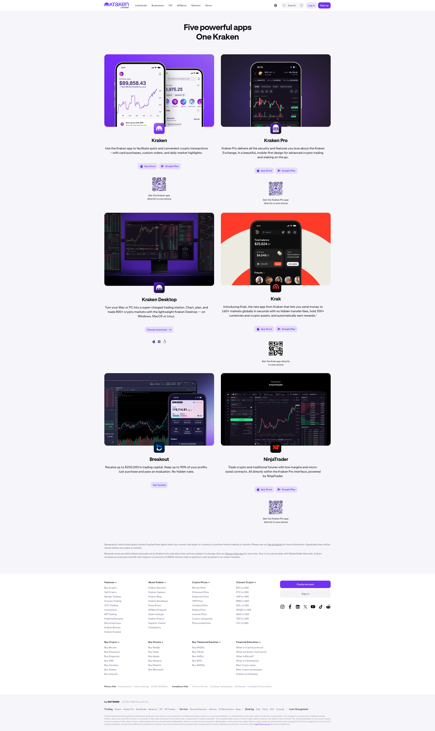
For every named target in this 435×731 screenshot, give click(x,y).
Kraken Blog (155, 596)
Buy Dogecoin (111, 656)
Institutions (110, 609)
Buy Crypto (110, 587)
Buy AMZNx (198, 665)
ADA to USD (242, 614)
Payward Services (198, 709)
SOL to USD (242, 605)
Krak (258, 709)
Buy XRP (109, 660)
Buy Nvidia (154, 647)
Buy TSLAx (198, 651)
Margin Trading (112, 596)
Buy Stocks (155, 642)
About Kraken (157, 582)
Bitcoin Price (199, 587)
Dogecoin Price (200, 596)
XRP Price (197, 600)
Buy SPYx (197, 660)
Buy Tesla (153, 651)
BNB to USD (242, 600)
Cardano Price (200, 605)
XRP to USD (242, 596)
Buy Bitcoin (110, 647)
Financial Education (248, 642)
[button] (141, 5)
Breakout (153, 709)
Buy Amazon (155, 660)
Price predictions (201, 623)
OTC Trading (111, 605)
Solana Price (199, 609)
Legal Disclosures (262, 724)
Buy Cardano (111, 665)
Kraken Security (157, 587)
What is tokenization (247, 660)
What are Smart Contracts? (251, 651)
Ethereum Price (200, 592)
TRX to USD (242, 618)
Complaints (154, 627)
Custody (280, 709)
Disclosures (240, 686)
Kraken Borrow (112, 627)
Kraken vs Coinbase (247, 673)
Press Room (154, 605)
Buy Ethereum (112, 651)
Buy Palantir (154, 665)
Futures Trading (112, 600)
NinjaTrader (141, 709)
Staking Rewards (113, 618)
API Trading (110, 614)
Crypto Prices (201, 582)
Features (110, 582)
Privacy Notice (125, 686)
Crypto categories (202, 618)
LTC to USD (242, 623)
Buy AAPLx (198, 656)
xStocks (213, 709)
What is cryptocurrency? (249, 647)
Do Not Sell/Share (159, 686)
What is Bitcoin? (245, 656)
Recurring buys (112, 623)
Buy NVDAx (198, 647)
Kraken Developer (158, 600)
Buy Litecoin (111, 673)
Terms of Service (200, 686)
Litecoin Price (199, 614)
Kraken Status (156, 618)
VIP (160, 709)
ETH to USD (242, 592)
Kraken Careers (156, 592)
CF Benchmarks (226, 709)
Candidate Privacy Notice (260, 686)
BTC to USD (242, 587)
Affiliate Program (157, 609)
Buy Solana (110, 669)
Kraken (118, 709)
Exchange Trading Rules (221, 686)
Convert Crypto (246, 582)
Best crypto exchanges (249, 669)
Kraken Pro (129, 709)
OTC (272, 709)
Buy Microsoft (155, 669)
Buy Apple (153, 656)
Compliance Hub (180, 686)
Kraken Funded (112, 631)
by (111, 701)
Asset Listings (156, 614)
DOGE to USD (243, 609)
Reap (238, 709)
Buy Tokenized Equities (206, 642)
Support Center (157, 623)
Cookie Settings (141, 686)
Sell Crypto (110, 592)
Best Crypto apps (246, 665)
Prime (265, 709)
